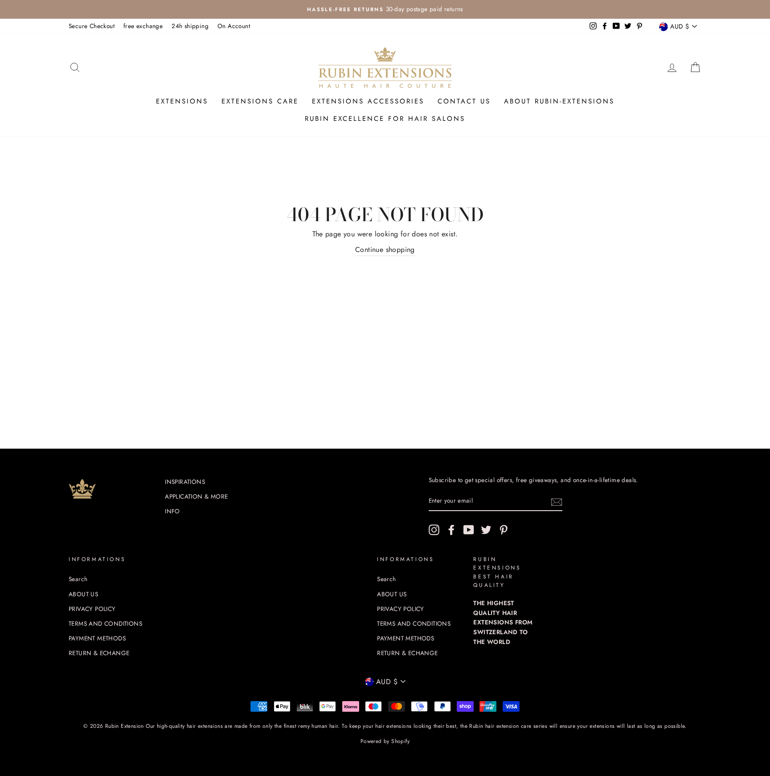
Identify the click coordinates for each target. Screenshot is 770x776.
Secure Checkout (92, 25)
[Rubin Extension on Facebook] (451, 529)
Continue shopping (385, 249)
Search (78, 578)
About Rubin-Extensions (559, 101)
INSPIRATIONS (185, 481)
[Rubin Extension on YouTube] (468, 529)
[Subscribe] (556, 501)
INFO (172, 511)
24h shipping (190, 25)
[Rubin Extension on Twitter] (486, 529)
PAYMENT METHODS (97, 638)
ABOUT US (83, 594)
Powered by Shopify (385, 741)
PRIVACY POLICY (92, 608)
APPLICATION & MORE (196, 496)
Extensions (182, 101)
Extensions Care (260, 101)
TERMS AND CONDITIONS (105, 623)
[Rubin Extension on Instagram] (434, 529)
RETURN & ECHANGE (99, 652)
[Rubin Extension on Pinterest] (503, 529)
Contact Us (464, 101)
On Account (233, 25)
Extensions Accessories (368, 101)
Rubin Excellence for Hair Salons (385, 119)
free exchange (143, 25)
